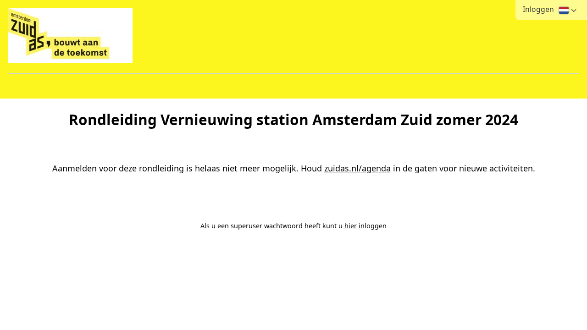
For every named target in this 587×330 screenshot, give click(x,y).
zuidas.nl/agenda (357, 168)
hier (350, 225)
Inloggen (538, 9)
